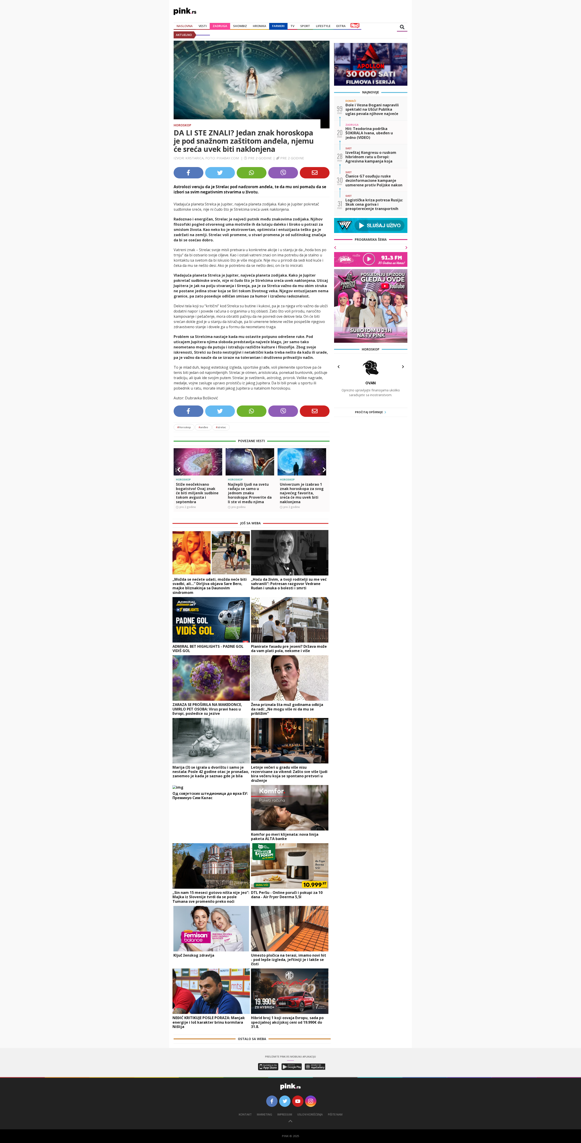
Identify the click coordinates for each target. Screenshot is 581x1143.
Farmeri (278, 26)
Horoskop (182, 125)
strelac (221, 601)
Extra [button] (341, 26)
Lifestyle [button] (323, 26)
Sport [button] (305, 26)
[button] (179, 643)
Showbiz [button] (240, 26)
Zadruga (220, 26)
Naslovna (185, 26)
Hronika (259, 26)
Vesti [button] (203, 26)
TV (292, 26)
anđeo (203, 601)
